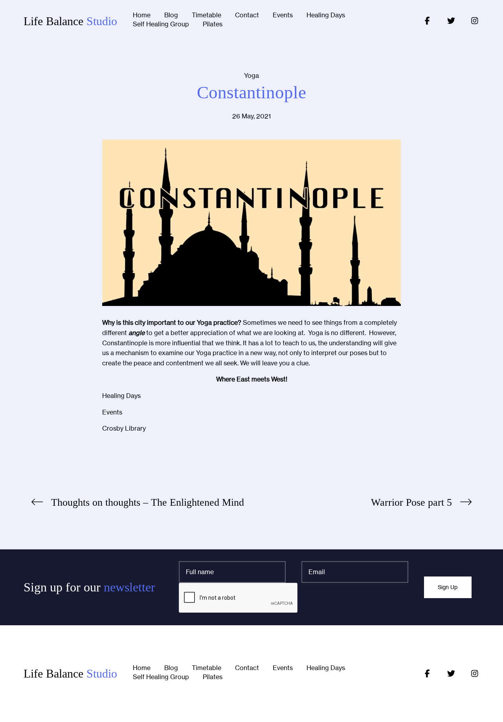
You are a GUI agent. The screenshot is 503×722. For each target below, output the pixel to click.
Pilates (212, 24)
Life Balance (70, 21)
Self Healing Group (161, 24)
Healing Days (326, 15)
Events (283, 15)
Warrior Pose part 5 (411, 502)
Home (142, 15)
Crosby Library (124, 428)
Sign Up (447, 587)
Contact (247, 15)
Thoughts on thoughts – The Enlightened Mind (147, 502)
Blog (171, 15)
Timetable (206, 15)
